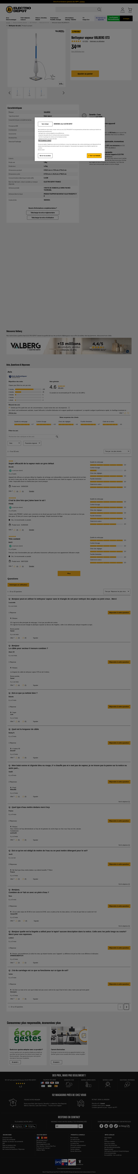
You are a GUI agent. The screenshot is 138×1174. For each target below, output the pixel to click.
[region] (70, 139)
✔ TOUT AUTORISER (94, 155)
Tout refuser (45, 124)
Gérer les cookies (45, 155)
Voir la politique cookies (44, 140)
